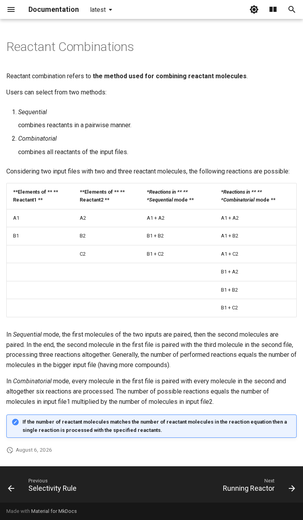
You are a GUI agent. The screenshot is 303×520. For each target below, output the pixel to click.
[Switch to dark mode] (254, 9)
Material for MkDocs (54, 511)
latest (98, 9)
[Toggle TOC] (273, 9)
